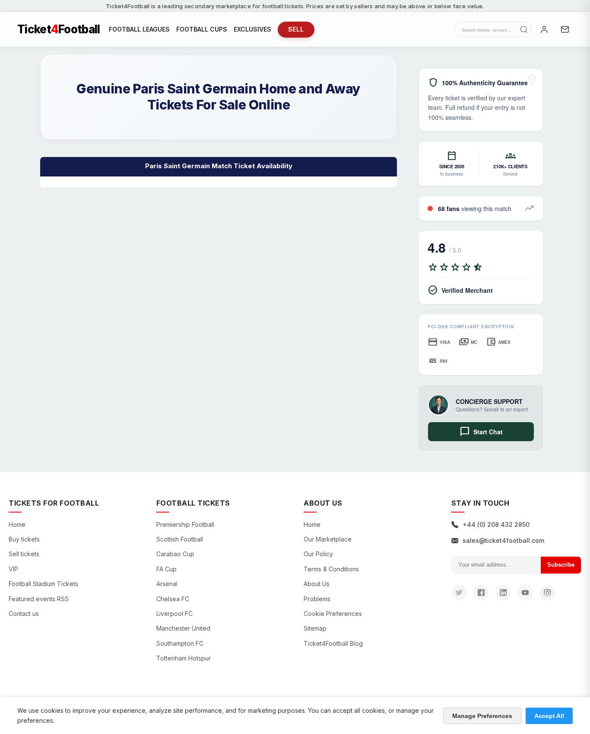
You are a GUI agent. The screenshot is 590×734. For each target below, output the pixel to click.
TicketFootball (58, 29)
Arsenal (167, 583)
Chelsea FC (172, 599)
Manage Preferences (482, 715)
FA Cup (166, 569)
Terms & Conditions (331, 569)
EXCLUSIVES (252, 29)
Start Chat (481, 432)
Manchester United (183, 628)
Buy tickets (24, 539)
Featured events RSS (39, 599)
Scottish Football (179, 539)
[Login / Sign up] (544, 29)
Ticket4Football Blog (333, 643)
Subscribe (560, 564)
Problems (317, 599)
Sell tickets (24, 554)
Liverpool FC (174, 613)
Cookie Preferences (333, 613)
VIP (13, 569)
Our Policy (318, 554)
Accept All (549, 715)
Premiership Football (185, 524)
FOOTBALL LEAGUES (139, 29)
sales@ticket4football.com (503, 540)
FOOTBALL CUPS (201, 29)
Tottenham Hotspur (183, 658)
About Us (317, 583)
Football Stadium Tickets (43, 583)
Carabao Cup (175, 554)
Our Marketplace (328, 539)
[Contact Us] (565, 29)
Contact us (24, 613)
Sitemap (315, 628)
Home (17, 524)
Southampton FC (179, 643)
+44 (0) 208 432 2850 (496, 524)
